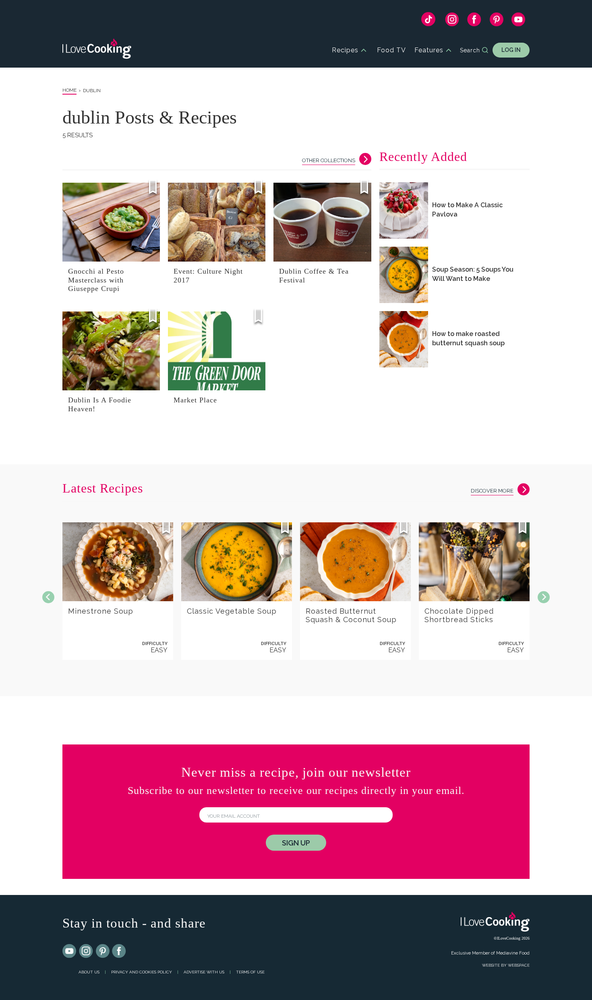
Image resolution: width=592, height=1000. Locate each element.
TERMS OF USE (250, 972)
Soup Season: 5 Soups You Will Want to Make (472, 274)
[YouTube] (518, 21)
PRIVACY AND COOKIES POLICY (141, 972)
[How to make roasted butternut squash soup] (403, 339)
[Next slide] (544, 597)
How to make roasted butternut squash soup (468, 338)
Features (428, 50)
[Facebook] (474, 21)
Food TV (391, 50)
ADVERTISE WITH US (204, 972)
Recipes (345, 50)
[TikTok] (428, 21)
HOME (69, 90)
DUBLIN (92, 90)
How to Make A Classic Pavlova (467, 209)
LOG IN (511, 50)
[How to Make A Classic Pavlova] (403, 210)
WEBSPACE (519, 965)
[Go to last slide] (48, 597)
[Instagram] (452, 21)
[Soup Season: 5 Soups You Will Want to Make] (403, 275)
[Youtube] (69, 951)
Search (470, 50)
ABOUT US (89, 972)
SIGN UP (296, 843)
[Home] (96, 50)
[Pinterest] (496, 21)
